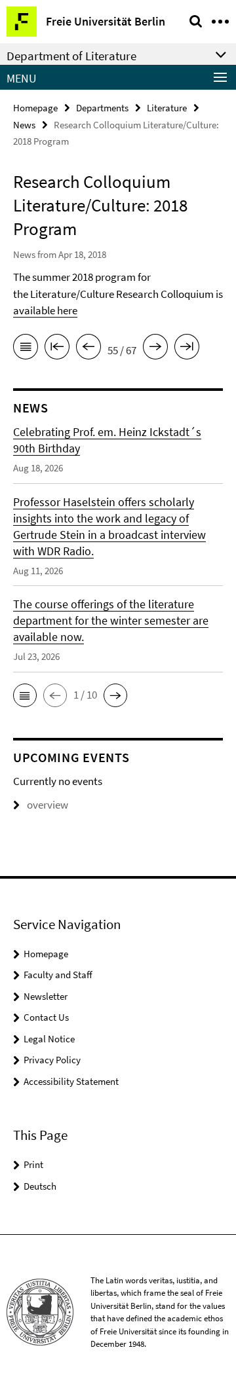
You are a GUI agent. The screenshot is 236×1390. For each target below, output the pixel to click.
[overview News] (25, 349)
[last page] (186, 349)
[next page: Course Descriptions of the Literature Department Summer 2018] (155, 349)
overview (47, 804)
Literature (167, 107)
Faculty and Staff (58, 974)
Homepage (35, 107)
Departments (102, 107)
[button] (25, 695)
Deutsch (40, 1186)
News (24, 125)
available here (45, 310)
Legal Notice (49, 1039)
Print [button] (33, 1164)
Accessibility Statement (71, 1081)
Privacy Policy (52, 1059)
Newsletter (46, 996)
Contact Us (46, 1017)
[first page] (57, 349)
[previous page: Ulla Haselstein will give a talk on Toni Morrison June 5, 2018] (88, 349)
